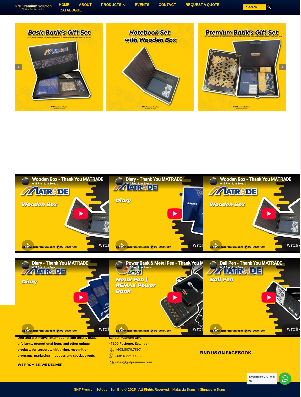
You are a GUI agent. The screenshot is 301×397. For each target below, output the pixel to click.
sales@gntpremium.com (133, 362)
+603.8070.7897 (128, 349)
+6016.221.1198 (128, 356)
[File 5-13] (242, 25)
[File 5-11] (59, 25)
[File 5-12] (150, 25)
